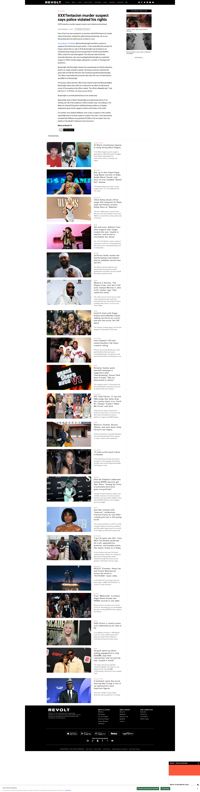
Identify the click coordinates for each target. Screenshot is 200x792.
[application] (184, 773)
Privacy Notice (97, 749)
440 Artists (101, 723)
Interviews (97, 536)
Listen (79, 2)
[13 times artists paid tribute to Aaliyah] (69, 461)
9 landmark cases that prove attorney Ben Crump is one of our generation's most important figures (107, 685)
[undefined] (139, 20)
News (105, 2)
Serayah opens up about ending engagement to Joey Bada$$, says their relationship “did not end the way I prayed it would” (107, 655)
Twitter (150, 2)
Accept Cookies (165, 788)
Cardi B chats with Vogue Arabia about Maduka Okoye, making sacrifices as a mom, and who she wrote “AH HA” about (107, 318)
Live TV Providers (103, 716)
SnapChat (144, 2)
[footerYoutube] (112, 742)
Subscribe (120, 2)
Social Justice (88, 2)
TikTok (141, 2)
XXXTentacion (69, 130)
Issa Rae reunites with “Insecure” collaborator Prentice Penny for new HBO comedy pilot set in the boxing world (108, 515)
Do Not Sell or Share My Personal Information (148, 788)
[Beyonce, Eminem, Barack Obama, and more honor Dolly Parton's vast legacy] (69, 434)
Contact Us (143, 714)
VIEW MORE (138, 57)
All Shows (101, 712)
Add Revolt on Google (83, 29)
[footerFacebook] (102, 742)
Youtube (153, 2)
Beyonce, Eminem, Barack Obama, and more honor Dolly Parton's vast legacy (107, 427)
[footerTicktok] (93, 742)
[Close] (197, 788)
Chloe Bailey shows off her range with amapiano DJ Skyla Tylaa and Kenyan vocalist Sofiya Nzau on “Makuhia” (108, 203)
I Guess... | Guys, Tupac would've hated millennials (136, 30)
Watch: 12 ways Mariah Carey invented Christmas (179, 785)
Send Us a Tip (124, 716)
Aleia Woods (63, 29)
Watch (73, 2)
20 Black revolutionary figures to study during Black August (108, 146)
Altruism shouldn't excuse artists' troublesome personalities (138, 52)
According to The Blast (66, 43)
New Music (97, 170)
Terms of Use (89, 749)
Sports (96, 253)
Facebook (147, 2)
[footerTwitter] (107, 742)
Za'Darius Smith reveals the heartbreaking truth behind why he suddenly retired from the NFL (107, 259)
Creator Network (103, 721)
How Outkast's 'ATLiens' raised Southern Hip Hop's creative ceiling (106, 343)
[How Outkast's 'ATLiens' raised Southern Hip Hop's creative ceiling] (69, 350)
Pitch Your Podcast (103, 719)
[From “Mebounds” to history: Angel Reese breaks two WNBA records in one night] (69, 605)
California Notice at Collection (119, 749)
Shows (67, 2)
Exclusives (98, 2)
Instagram (139, 2)
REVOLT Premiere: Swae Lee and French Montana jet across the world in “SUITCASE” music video (107, 572)
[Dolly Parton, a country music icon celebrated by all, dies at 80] (69, 632)
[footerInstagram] (88, 742)
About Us (122, 712)
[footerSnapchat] (97, 742)
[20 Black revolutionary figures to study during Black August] (69, 154)
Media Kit (122, 719)
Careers (122, 721)
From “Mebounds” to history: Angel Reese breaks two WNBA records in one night (107, 598)
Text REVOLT (144, 716)
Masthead (122, 714)
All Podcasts (101, 714)
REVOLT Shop (144, 719)
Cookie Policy (106, 749)
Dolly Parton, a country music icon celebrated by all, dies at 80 (107, 625)
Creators (112, 2)
